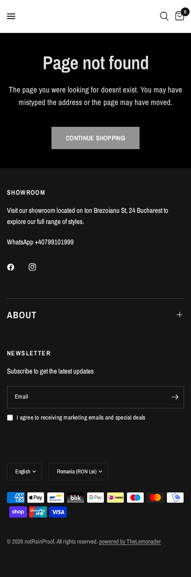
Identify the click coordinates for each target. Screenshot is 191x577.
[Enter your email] (175, 397)
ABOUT (22, 314)
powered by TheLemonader (130, 541)
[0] (178, 16)
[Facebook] (17, 267)
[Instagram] (39, 267)
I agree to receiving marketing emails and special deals (81, 417)
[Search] (164, 16)
